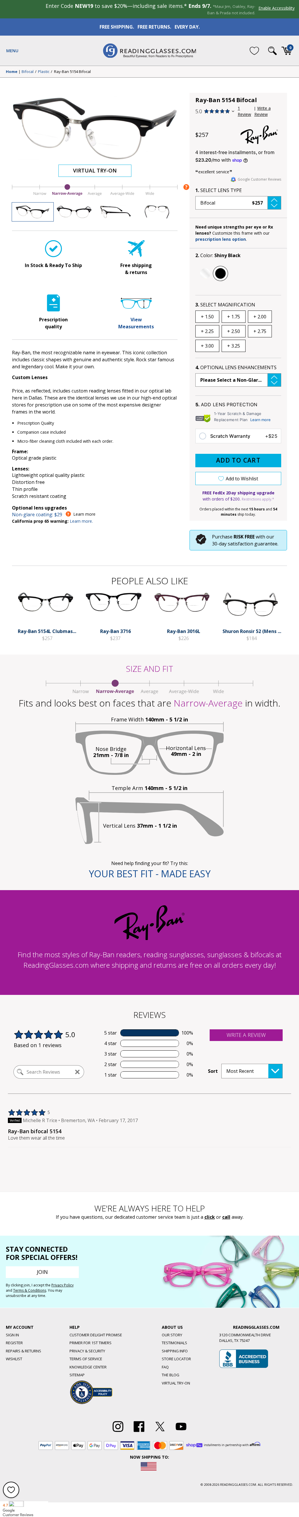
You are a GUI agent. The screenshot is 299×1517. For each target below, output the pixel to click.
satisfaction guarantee (252, 543)
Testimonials (174, 1342)
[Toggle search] (272, 51)
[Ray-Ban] (259, 134)
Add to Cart (238, 460)
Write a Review (262, 111)
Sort (213, 1071)
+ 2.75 (259, 331)
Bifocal (28, 71)
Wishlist (14, 1358)
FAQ (165, 1367)
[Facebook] (139, 1432)
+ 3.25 (233, 346)
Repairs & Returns (23, 1351)
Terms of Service (85, 1358)
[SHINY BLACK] (220, 273)
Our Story (172, 1335)
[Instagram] (118, 1432)
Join (42, 1271)
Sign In (12, 1335)
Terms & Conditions (29, 1290)
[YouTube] (181, 1432)
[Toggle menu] (12, 50)
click (209, 1217)
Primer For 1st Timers (90, 1342)
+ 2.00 (259, 316)
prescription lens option (220, 239)
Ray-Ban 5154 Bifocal (72, 71)
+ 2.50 (233, 331)
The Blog (170, 1374)
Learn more (260, 419)
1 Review (244, 111)
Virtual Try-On (95, 170)
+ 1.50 (207, 316)
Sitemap (77, 1374)
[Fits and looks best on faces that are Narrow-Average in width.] (95, 195)
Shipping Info (175, 1351)
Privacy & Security (87, 1351)
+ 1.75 (233, 316)
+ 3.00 (207, 346)
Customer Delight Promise (95, 1335)
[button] (238, 203)
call (226, 1217)
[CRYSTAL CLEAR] (205, 273)
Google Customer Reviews (259, 179)
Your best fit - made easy (150, 873)
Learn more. (81, 521)
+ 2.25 (207, 331)
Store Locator (176, 1358)
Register (14, 1342)
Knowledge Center (88, 1367)
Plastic (43, 71)
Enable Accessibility (276, 8)
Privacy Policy (62, 1285)
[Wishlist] (254, 50)
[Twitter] (160, 1432)
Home (12, 71)
